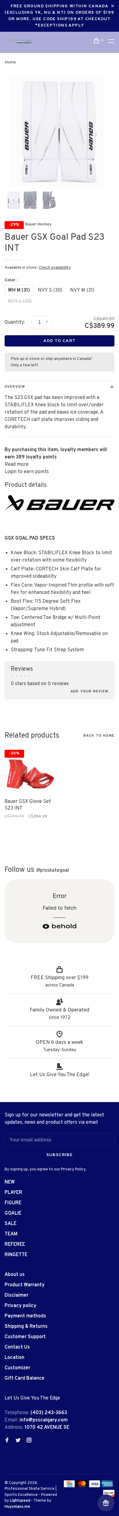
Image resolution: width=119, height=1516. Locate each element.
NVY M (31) (82, 290)
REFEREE (15, 1244)
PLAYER (13, 1193)
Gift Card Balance (25, 1378)
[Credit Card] (69, 1486)
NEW (10, 1182)
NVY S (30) (50, 290)
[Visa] (94, 1486)
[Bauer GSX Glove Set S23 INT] (30, 770)
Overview (15, 386)
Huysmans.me (17, 1506)
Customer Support (25, 1337)
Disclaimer (16, 1295)
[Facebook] (7, 1441)
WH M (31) (19, 290)
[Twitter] (18, 1441)
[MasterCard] (82, 1486)
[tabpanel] (59, 131)
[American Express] (107, 1486)
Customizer (17, 1368)
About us (15, 1275)
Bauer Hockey (38, 224)
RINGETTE (16, 1255)
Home (10, 62)
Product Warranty (25, 1285)
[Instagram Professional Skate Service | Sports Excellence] (29, 1441)
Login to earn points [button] (27, 472)
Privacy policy (20, 1306)
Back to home (98, 735)
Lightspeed (20, 1500)
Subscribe (59, 1155)
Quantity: (15, 322)
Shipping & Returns (26, 1327)
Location (14, 1358)
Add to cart (59, 340)
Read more (17, 465)
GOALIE (13, 1213)
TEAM (11, 1234)
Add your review (89, 691)
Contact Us (17, 1347)
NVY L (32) (20, 301)
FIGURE (13, 1203)
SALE (10, 1224)
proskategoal (52, 871)
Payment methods (25, 1316)
